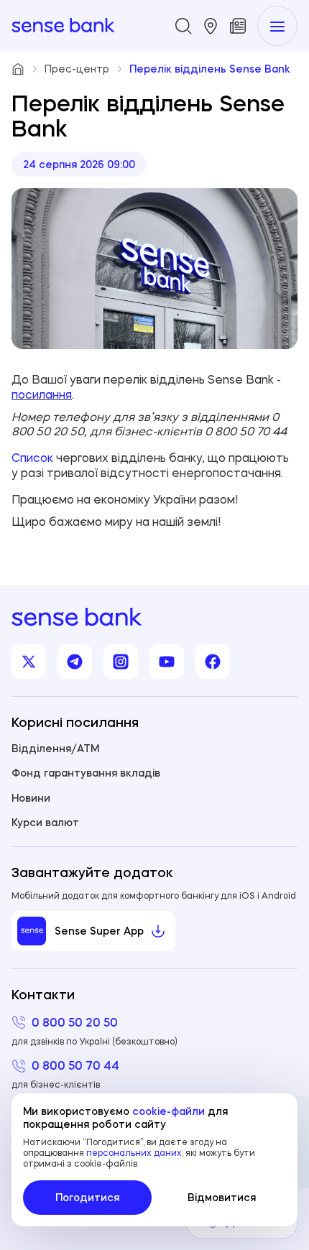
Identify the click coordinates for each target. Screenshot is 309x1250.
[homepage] (63, 26)
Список (32, 457)
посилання (41, 394)
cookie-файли (168, 1111)
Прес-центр (77, 68)
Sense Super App (99, 931)
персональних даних (134, 1152)
